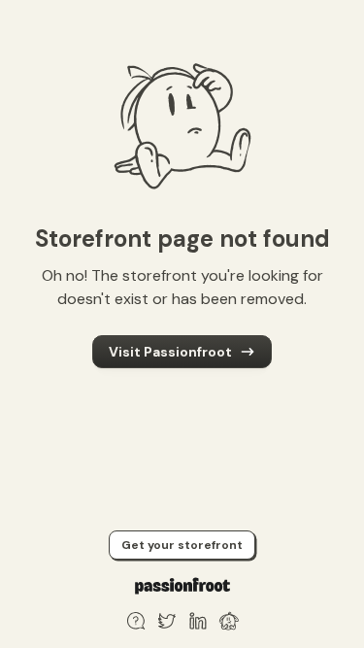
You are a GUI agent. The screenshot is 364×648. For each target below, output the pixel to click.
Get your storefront (182, 545)
